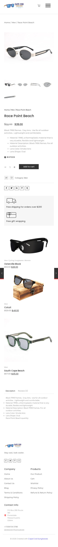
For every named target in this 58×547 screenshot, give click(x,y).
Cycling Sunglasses (16, 260)
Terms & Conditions (13, 492)
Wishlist (34, 483)
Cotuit (7, 307)
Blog (6, 488)
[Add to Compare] (6, 178)
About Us (8, 479)
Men (14, 22)
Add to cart (28, 166)
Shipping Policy (11, 497)
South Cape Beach (14, 370)
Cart (32, 479)
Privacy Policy (37, 488)
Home (7, 22)
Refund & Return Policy (41, 492)
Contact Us (9, 483)
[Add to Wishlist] (12, 178)
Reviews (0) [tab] (23, 391)
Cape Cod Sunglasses (38, 539)
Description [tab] (10, 391)
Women (27, 260)
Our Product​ (36, 474)
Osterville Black (12, 264)
